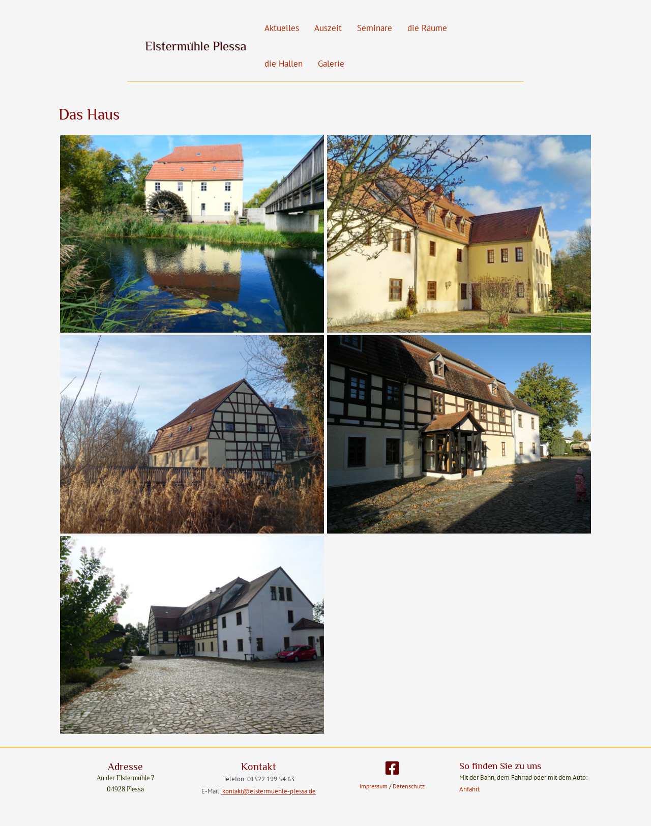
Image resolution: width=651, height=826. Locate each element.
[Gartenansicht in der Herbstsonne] (459, 234)
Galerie (331, 63)
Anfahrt (469, 789)
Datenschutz (408, 786)
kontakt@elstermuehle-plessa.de (269, 790)
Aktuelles (281, 28)
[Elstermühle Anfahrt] (192, 635)
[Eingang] (459, 434)
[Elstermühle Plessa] (192, 234)
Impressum (374, 786)
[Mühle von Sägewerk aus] (192, 434)
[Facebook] (392, 768)
